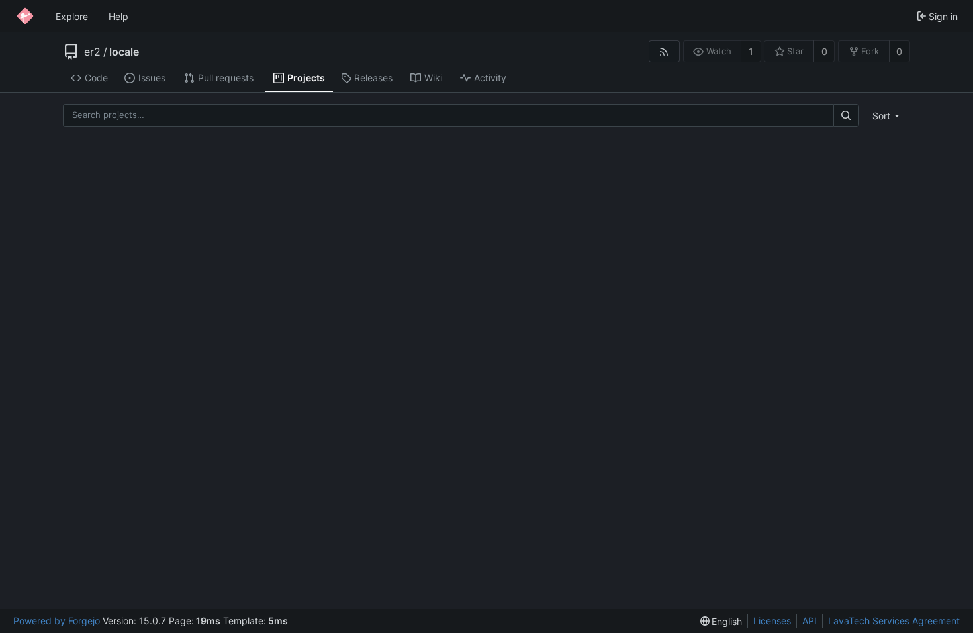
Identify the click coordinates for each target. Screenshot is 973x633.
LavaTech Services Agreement (894, 620)
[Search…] (845, 115)
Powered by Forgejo (56, 620)
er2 (92, 51)
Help (118, 16)
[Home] (25, 16)
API (809, 620)
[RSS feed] (664, 51)
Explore (72, 16)
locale (124, 51)
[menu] (887, 115)
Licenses (772, 620)
